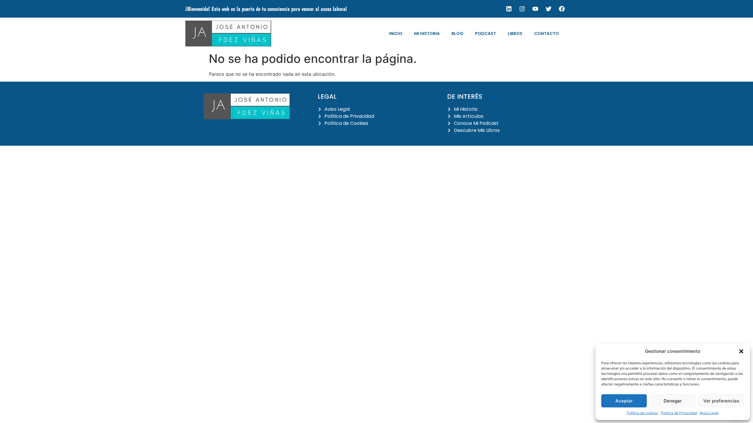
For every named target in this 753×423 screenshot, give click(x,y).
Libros (515, 33)
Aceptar (624, 401)
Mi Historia (427, 33)
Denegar (673, 401)
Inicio (395, 33)
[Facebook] (562, 9)
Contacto (546, 33)
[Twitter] (548, 9)
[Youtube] (535, 9)
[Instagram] (522, 9)
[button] (741, 351)
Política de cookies (642, 413)
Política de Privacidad (679, 413)
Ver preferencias (721, 401)
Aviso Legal (709, 413)
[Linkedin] (509, 9)
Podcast (485, 33)
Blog (457, 33)
